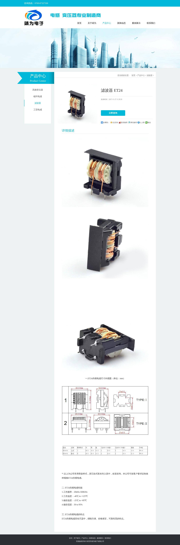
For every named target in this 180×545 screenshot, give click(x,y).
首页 (79, 23)
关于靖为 (92, 23)
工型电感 (37, 109)
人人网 (142, 122)
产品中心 (107, 23)
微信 (149, 122)
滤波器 (38, 103)
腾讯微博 (133, 122)
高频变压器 (37, 90)
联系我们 (151, 23)
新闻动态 (121, 23)
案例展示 (136, 23)
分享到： (106, 122)
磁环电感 (37, 96)
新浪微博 (124, 122)
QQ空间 (115, 122)
